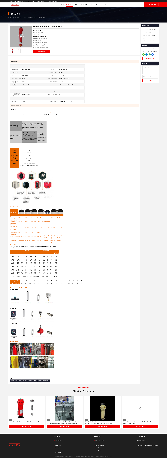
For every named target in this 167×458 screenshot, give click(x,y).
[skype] (146, 54)
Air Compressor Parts (99, 450)
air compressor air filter (16, 380)
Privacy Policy (58, 452)
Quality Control (58, 445)
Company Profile (58, 440)
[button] (10, 411)
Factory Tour (57, 443)
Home (62, 4)
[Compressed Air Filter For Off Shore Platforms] (21, 36)
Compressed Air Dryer (99, 443)
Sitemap (56, 450)
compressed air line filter (43, 380)
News (90, 4)
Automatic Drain (98, 447)
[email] (152, 54)
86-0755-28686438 (52, 1)
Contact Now (150, 58)
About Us (83, 4)
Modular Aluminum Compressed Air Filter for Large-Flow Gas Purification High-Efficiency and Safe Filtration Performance (24, 422)
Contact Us (57, 447)
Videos (77, 4)
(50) (148, 35)
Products (69, 4)
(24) (147, 38)
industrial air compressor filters (29, 380)
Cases (96, 4)
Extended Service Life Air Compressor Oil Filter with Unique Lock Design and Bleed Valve (101, 422)
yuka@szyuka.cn (41, 1)
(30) (148, 41)
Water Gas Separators (99, 445)
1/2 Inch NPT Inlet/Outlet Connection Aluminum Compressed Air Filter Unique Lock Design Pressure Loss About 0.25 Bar (140, 422)
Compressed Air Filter (21, 17)
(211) (149, 29)
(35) (148, 32)
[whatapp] (149, 54)
